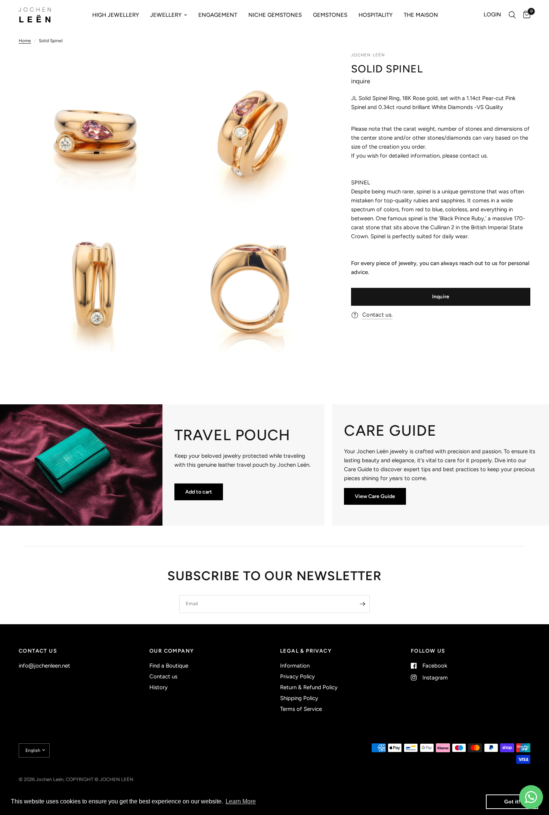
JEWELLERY (166, 15)
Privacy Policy (297, 676)
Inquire (441, 296)
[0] (524, 15)
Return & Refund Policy (309, 687)
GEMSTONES (330, 15)
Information (295, 665)
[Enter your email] (362, 604)
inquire (360, 81)
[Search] (512, 15)
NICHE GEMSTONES (275, 15)
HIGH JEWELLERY (115, 15)
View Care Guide (375, 496)
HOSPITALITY (376, 15)
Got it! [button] (512, 802)
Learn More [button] (241, 801)
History (158, 687)
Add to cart (198, 492)
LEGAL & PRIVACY (306, 651)
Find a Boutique (168, 665)
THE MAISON (421, 15)
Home (25, 40)
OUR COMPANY (171, 651)
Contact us (163, 676)
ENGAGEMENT (217, 15)
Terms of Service (301, 709)
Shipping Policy (299, 698)
